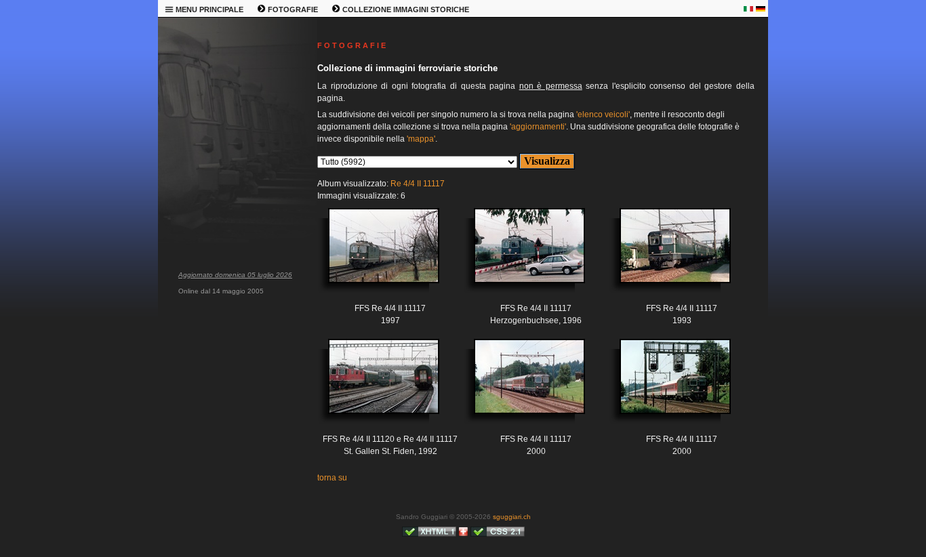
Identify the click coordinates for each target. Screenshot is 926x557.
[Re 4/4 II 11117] (373, 255)
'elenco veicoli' (603, 114)
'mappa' (421, 139)
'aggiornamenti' (538, 126)
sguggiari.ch (512, 516)
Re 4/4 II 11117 (417, 183)
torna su (332, 477)
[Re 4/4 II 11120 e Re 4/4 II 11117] (373, 386)
